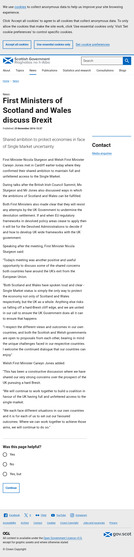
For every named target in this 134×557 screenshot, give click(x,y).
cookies (20, 7)
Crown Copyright (69, 522)
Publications (49, 70)
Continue (11, 488)
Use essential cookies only (53, 44)
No (12, 464)
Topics (20, 70)
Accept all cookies (17, 44)
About (6, 70)
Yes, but (15, 474)
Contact (38, 522)
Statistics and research (77, 70)
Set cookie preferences (93, 45)
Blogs (122, 70)
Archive (25, 522)
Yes (12, 454)
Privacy (113, 522)
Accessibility (9, 522)
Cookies (51, 522)
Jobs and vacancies (94, 522)
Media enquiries (102, 153)
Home (6, 81)
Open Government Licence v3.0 (62, 538)
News (32, 70)
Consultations (105, 70)
